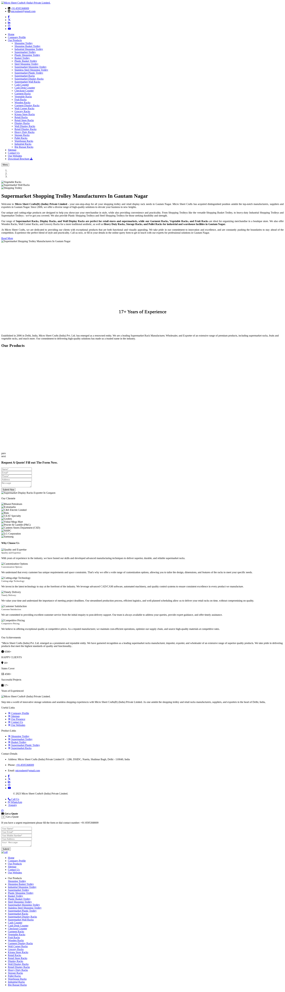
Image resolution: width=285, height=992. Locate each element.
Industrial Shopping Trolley (29, 49)
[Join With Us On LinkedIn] (9, 22)
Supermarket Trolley (25, 52)
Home (11, 34)
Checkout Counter (24, 90)
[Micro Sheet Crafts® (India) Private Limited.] (25, 2)
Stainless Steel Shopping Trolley (31, 69)
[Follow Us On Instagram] (9, 25)
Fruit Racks (21, 99)
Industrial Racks (23, 144)
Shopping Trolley (24, 43)
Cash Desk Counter (25, 87)
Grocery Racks (22, 111)
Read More (7, 238)
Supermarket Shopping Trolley (31, 67)
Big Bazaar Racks (24, 147)
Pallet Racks (21, 138)
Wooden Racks (22, 102)
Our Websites (15, 155)
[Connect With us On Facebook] (9, 16)
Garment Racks (23, 93)
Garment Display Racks (27, 105)
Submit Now (8, 489)
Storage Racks (22, 135)
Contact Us (14, 152)
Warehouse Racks (24, 141)
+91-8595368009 (20, 8)
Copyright (6, 793)
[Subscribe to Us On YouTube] (9, 28)
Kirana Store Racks (25, 114)
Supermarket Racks (25, 75)
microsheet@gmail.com (23, 11)
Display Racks (22, 123)
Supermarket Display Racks (29, 78)
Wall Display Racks (25, 126)
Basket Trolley (22, 58)
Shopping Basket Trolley (27, 46)
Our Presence (18, 719)
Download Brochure (19, 158)
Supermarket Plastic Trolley (29, 72)
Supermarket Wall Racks (27, 81)
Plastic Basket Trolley (26, 61)
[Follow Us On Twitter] (9, 19)
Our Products (15, 40)
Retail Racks (21, 117)
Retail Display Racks (25, 129)
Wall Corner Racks (24, 108)
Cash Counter (22, 84)
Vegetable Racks (23, 96)
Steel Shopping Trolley (26, 64)
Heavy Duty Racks (24, 132)
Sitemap (12, 149)
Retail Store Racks (24, 120)
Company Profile (17, 37)
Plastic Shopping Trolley (27, 55)
